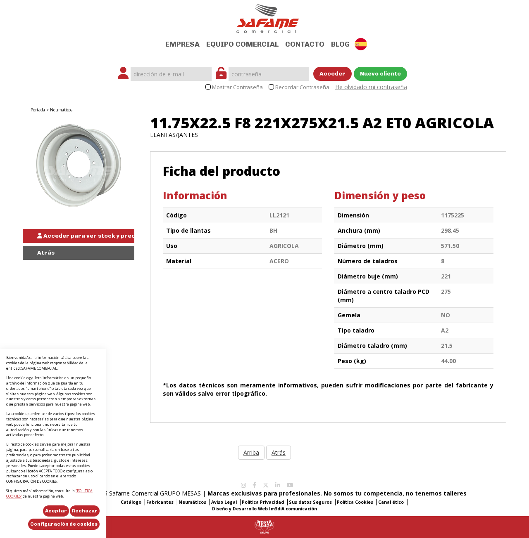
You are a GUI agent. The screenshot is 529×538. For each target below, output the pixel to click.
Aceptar (56, 511)
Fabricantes (160, 502)
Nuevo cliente (380, 73)
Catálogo (131, 502)
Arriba (251, 452)
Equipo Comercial (242, 44)
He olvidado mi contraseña (371, 87)
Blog (340, 44)
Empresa (182, 44)
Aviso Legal (224, 502)
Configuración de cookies (64, 524)
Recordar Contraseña (302, 87)
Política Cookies (355, 502)
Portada (38, 110)
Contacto (304, 44)
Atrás (46, 252)
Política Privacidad (263, 502)
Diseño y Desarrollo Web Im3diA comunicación (264, 509)
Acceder (332, 73)
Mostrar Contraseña (237, 87)
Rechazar (85, 511)
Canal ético (391, 502)
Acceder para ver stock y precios (88, 235)
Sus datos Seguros (310, 502)
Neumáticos (61, 110)
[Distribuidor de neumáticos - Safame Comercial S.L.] (267, 16)
